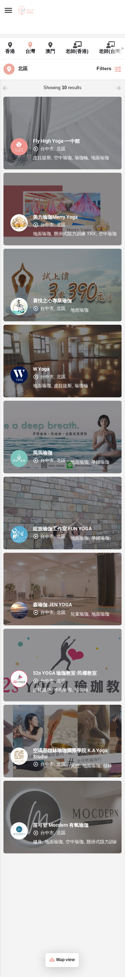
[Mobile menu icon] (8, 10)
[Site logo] (27, 11)
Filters (104, 69)
